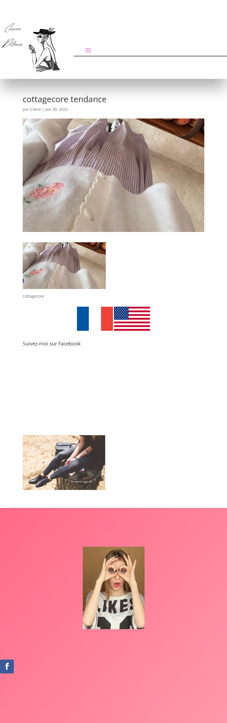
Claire (35, 109)
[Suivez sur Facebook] (7, 666)
